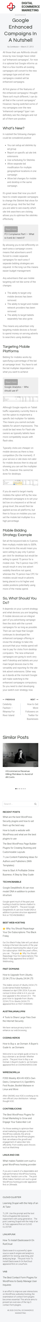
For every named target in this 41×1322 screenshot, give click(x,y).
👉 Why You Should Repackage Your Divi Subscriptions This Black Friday (19, 932)
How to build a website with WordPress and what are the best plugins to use (19, 834)
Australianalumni (14, 1011)
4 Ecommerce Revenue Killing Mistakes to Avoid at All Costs (19, 774)
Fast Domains (11, 969)
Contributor (14, 47)
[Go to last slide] (6, 764)
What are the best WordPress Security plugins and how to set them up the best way (18, 821)
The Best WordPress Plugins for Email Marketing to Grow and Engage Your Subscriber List (19, 1118)
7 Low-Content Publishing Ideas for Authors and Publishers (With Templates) (20, 861)
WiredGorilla (11, 1072)
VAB (5, 1271)
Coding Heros (11, 1038)
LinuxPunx (9, 1234)
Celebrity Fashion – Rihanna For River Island (9, 707)
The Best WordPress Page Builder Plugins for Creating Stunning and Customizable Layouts (19, 847)
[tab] (16, 788)
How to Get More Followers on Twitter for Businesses (31, 709)
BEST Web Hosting (14, 923)
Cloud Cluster (12, 1197)
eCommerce (20, 15)
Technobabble (12, 882)
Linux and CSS (11, 1155)
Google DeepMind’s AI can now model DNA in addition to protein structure (19, 891)
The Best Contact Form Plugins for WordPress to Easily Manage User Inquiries (20, 1281)
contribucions (12, 1109)
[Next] (35, 764)
